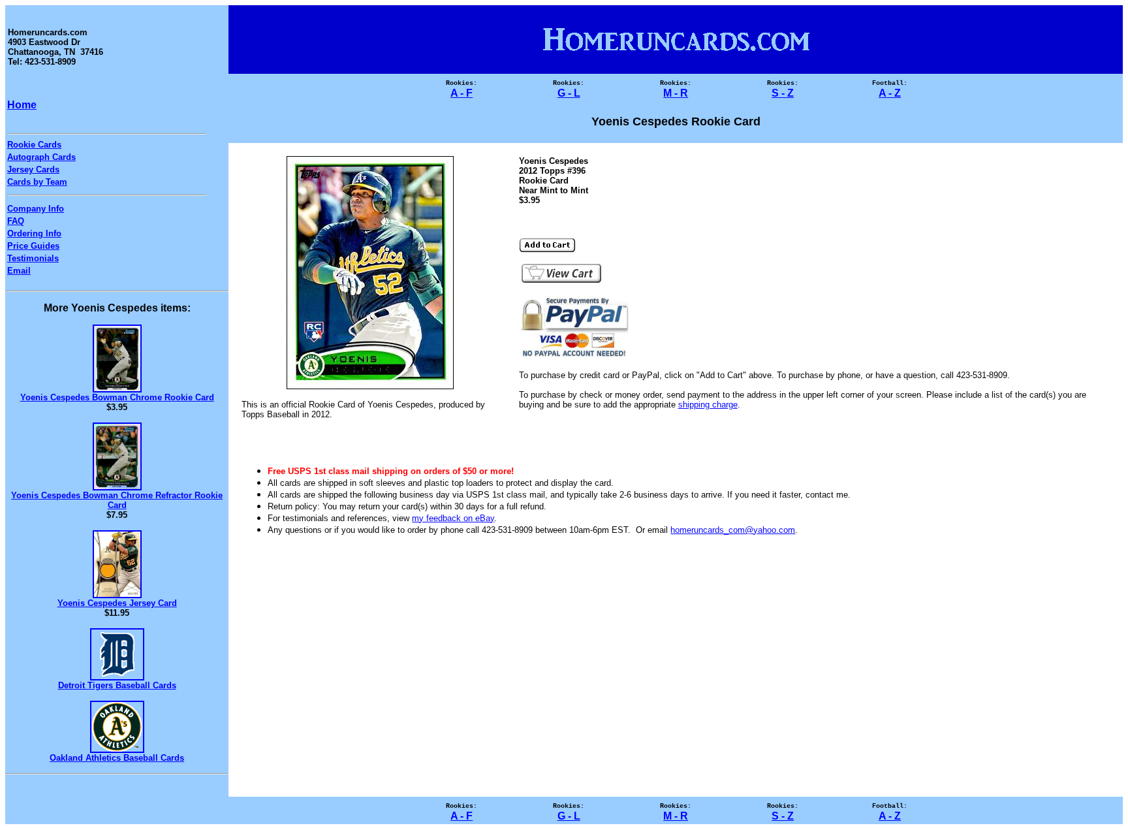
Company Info (35, 209)
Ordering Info (34, 233)
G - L (568, 93)
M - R (675, 93)
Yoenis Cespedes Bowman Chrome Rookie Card (117, 397)
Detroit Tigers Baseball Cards (117, 685)
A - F (461, 93)
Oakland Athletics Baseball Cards (117, 758)
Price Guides (33, 246)
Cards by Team (37, 182)
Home (22, 104)
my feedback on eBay (453, 518)
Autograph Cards (41, 157)
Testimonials (33, 258)
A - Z (890, 93)
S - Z (783, 93)
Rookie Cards (34, 145)
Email (19, 271)
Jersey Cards (33, 169)
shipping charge (708, 404)
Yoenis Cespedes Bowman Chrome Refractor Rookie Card (117, 500)
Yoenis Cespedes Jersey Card (117, 603)
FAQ (15, 221)
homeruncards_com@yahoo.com (732, 530)
